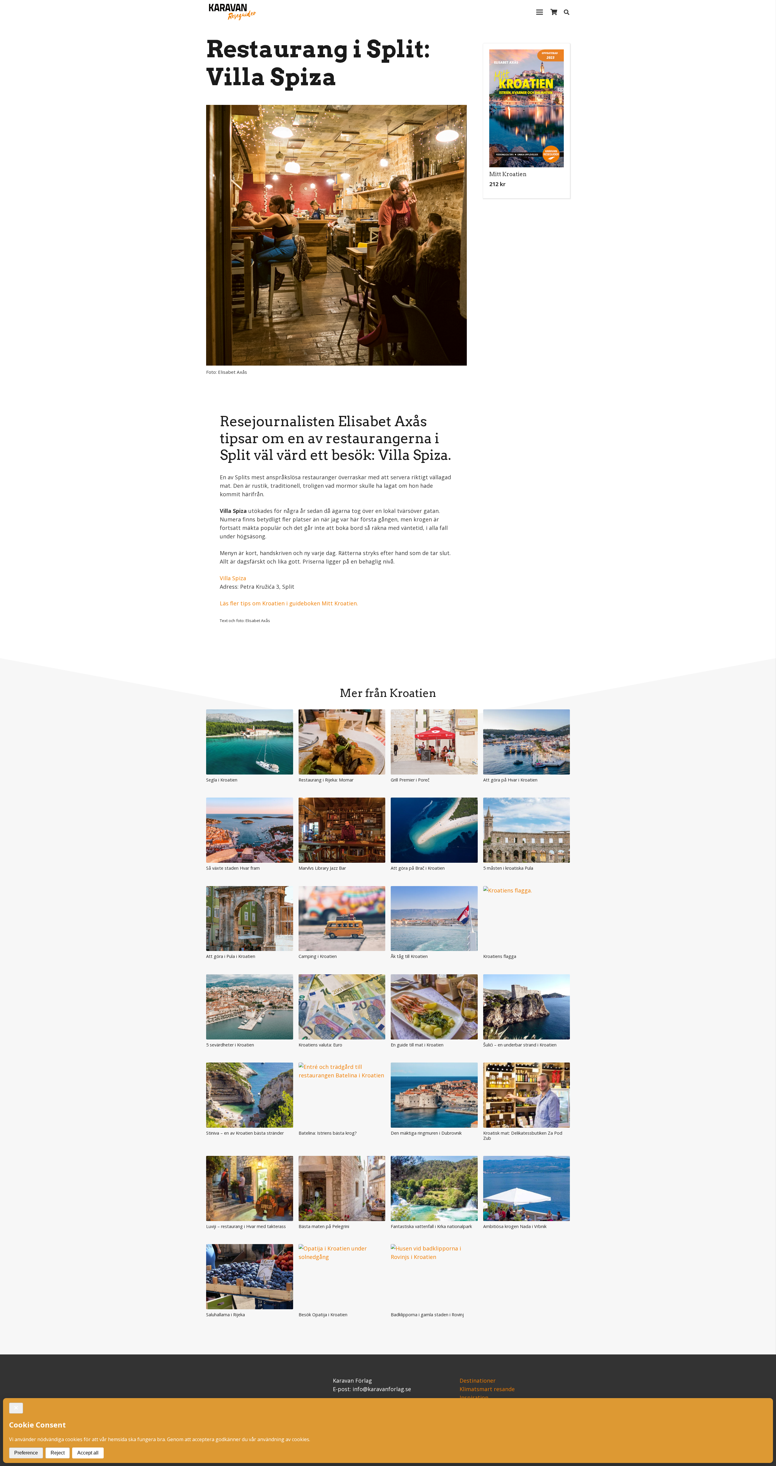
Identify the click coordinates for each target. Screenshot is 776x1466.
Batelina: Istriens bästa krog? (328, 1133)
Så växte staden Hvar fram (233, 868)
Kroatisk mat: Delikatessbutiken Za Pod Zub (522, 1135)
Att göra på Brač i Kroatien (418, 868)
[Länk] (231, 12)
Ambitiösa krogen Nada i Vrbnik (515, 1226)
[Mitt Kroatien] (526, 108)
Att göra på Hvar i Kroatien (510, 780)
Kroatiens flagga (499, 956)
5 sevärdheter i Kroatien (230, 1045)
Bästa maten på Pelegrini (324, 1226)
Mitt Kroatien (508, 174)
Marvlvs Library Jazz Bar (322, 868)
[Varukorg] (553, 12)
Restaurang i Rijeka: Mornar (326, 780)
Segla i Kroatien (221, 780)
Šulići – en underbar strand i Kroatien (520, 1045)
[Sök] (566, 12)
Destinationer (478, 1380)
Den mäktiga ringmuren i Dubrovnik (426, 1133)
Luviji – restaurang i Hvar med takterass (246, 1226)
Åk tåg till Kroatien (409, 956)
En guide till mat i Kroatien (417, 1045)
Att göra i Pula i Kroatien (230, 956)
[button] (526, 204)
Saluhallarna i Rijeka (225, 1314)
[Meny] (539, 12)
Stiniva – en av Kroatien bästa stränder (245, 1133)
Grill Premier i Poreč (410, 780)
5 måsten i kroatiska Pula (508, 868)
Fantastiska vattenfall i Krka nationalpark (431, 1226)
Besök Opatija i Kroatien (323, 1314)
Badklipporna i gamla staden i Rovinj (427, 1314)
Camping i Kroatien (318, 956)
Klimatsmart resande (487, 1389)
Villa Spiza (233, 578)
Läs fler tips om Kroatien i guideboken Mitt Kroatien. (289, 603)
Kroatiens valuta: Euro (320, 1045)
